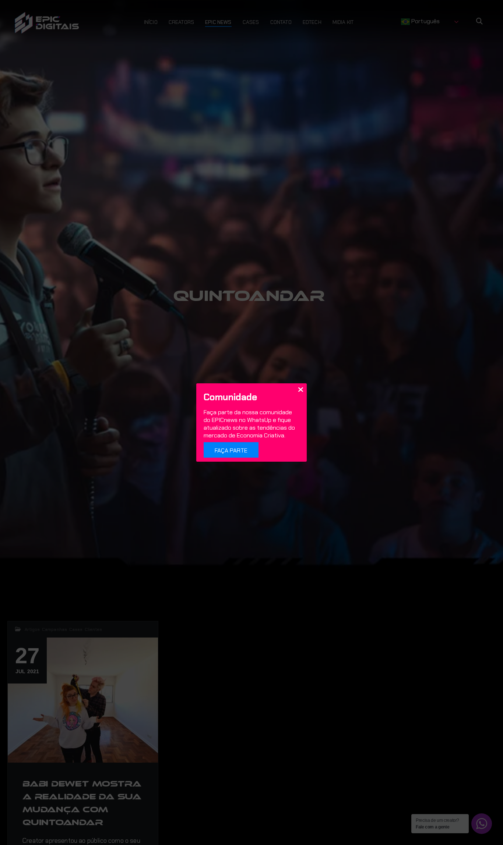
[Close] (300, 389)
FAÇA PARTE (231, 450)
